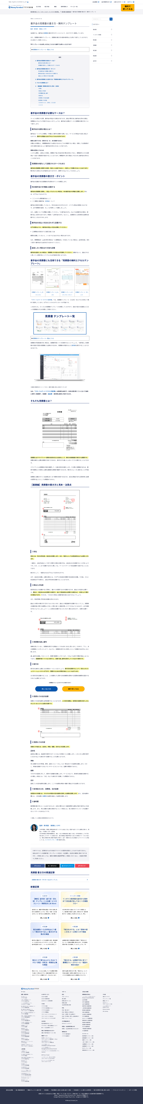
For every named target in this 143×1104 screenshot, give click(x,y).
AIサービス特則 (133, 1090)
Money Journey (106, 1009)
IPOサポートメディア (67, 1023)
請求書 (74, 345)
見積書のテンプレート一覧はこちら (43, 49)
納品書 (50, 394)
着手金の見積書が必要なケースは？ (46, 60)
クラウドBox (27, 1042)
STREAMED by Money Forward (48, 1045)
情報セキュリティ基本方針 (34, 1090)
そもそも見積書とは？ (42, 83)
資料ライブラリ (106, 996)
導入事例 (64, 998)
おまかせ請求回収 (45, 998)
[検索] (111, 19)
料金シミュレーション (67, 1018)
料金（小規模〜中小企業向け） (69, 1014)
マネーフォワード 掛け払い (27, 1045)
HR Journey (105, 1011)
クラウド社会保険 (25, 1068)
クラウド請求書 (28, 1013)
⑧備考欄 (40, 105)
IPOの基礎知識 (85, 1016)
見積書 (46, 33)
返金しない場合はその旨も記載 (45, 76)
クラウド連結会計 (25, 1039)
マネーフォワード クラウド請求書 (42, 300)
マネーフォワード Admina (47, 1016)
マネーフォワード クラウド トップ (17, 2)
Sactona (50, 1051)
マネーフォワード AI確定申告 (27, 1010)
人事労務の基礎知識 (86, 1008)
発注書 (94, 50)
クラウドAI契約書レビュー (47, 1008)
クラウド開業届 (45, 1012)
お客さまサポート (118, 2)
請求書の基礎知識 (66, 12)
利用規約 (46, 1090)
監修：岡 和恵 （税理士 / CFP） (39, 29)
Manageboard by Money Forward (49, 1048)
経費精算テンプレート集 (87, 1038)
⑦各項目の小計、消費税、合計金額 (47, 102)
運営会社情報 (9, 1090)
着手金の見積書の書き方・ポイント (46, 69)
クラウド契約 (45, 1006)
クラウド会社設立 (45, 1010)
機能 (55, 6)
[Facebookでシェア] (38, 866)
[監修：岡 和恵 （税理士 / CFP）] (34, 832)
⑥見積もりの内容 (42, 100)
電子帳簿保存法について (47, 1023)
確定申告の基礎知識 (86, 1006)
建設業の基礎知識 (86, 1024)
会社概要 (95, 2)
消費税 (44, 796)
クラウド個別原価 (25, 1036)
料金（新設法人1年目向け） (68, 1012)
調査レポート (106, 1000)
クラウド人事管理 (25, 1052)
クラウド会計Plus (26, 1000)
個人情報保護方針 (20, 1090)
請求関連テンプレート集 (87, 1036)
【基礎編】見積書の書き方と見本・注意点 (48, 86)
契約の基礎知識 (85, 1012)
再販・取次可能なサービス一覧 (48, 1032)
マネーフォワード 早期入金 (48, 1042)
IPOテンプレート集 (86, 1048)
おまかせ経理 (45, 996)
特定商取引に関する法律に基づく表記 (61, 1090)
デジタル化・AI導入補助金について (49, 1025)
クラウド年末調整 (25, 1064)
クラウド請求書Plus (25, 1019)
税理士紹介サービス (66, 1000)
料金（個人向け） (66, 1010)
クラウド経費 (24, 1026)
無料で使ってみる (73, 689)
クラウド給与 (24, 1061)
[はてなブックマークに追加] (67, 866)
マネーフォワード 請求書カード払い (50, 1038)
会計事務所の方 (105, 2)
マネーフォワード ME (107, 1003)
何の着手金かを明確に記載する (45, 71)
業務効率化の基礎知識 (87, 1020)
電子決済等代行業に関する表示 (102, 1090)
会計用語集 (84, 1000)
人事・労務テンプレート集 (88, 1042)
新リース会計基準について (47, 1027)
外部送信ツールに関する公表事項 (82, 1090)
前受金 (47, 201)
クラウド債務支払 (25, 1029)
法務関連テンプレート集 (87, 1044)
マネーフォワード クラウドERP (49, 1018)
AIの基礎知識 (85, 1030)
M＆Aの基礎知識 (86, 1026)
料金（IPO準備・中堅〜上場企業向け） (71, 1016)
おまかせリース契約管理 (47, 1000)
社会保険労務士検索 (66, 1004)
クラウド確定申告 (28, 1007)
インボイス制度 (97, 35)
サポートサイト (65, 996)
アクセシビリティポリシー (119, 1090)
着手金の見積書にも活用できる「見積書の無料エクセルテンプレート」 (55, 79)
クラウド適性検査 (25, 1080)
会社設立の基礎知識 (86, 1014)
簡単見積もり (64, 6)
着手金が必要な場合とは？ (44, 63)
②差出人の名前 (42, 91)
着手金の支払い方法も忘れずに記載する (48, 73)
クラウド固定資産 (25, 1032)
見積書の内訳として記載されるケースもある (49, 65)
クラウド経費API (65, 1036)
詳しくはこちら (46, 689)
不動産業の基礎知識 (86, 1028)
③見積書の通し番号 (43, 93)
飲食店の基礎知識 (86, 1022)
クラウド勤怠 (27, 1055)
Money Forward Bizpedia (89, 997)
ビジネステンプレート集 (51, 840)
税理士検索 (64, 1003)
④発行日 (40, 95)
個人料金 (47, 6)
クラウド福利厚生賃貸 (26, 1074)
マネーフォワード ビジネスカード (49, 1014)
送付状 (94, 61)
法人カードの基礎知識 (87, 1018)
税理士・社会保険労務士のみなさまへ (70, 1028)
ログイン (129, 2)
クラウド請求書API (66, 1034)
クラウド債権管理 (26, 1023)
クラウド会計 (24, 997)
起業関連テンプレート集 (87, 1046)
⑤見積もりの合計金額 (43, 98)
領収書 (94, 40)
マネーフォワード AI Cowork (49, 1057)
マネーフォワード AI (48, 1061)
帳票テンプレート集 (86, 1040)
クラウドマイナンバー (26, 1071)
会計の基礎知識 (85, 1004)
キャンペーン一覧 (107, 998)
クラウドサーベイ (26, 1077)
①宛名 (40, 88)
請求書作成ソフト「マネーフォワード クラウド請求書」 (45, 12)
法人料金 (38, 6)
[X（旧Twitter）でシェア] (52, 866)
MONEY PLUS (107, 1006)
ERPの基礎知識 (85, 1002)
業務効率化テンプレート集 (88, 1050)
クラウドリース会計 (26, 1003)
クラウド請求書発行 (28, 1016)
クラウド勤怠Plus (27, 1058)
